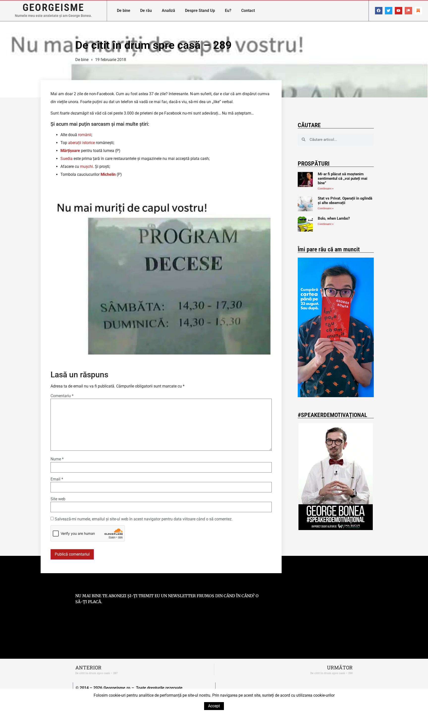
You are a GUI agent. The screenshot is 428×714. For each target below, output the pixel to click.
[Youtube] (398, 10)
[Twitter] (388, 10)
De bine (123, 10)
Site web (58, 499)
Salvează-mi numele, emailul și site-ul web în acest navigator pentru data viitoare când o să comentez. (144, 519)
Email (57, 479)
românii (84, 134)
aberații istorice (81, 142)
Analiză (168, 10)
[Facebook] (378, 10)
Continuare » (326, 188)
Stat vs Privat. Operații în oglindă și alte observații (345, 200)
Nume (57, 459)
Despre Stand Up (200, 10)
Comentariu (62, 396)
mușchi (86, 166)
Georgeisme (53, 7)
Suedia (66, 158)
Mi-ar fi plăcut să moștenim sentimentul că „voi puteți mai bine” (342, 178)
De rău (146, 10)
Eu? (228, 10)
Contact (248, 10)
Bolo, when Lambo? (334, 218)
